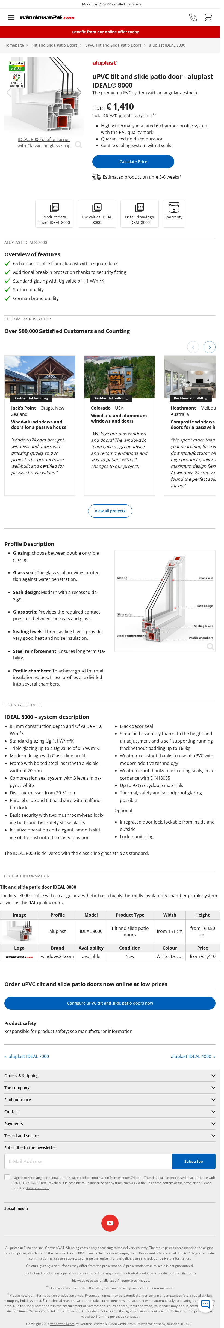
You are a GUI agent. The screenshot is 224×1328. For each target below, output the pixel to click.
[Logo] (47, 17)
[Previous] (193, 347)
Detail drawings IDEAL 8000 (139, 219)
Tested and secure (21, 1135)
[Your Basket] (208, 17)
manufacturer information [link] (105, 1031)
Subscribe (193, 1161)
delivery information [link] (175, 1258)
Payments (13, 1123)
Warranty (174, 217)
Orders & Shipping (21, 1075)
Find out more (17, 1099)
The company (17, 1087)
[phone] (193, 17)
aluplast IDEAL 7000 (28, 1056)
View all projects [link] (110, 510)
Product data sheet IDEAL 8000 (54, 219)
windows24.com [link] (62, 1323)
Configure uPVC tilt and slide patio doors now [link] (110, 1003)
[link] (44, 103)
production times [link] (70, 1295)
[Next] (210, 347)
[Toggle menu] (11, 17)
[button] (8, 92)
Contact (11, 1111)
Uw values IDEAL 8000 (97, 219)
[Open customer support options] (205, 1304)
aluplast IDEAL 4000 (191, 1056)
